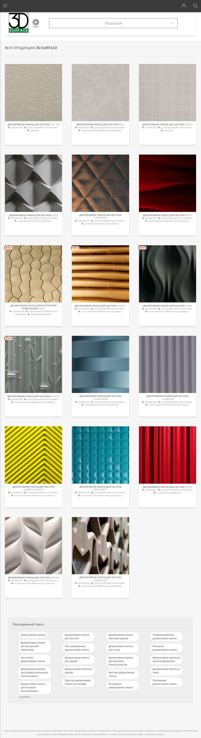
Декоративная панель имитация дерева (121, 637)
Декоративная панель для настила (77, 637)
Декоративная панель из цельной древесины (166, 659)
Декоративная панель (33, 635)
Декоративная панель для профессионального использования (34, 673)
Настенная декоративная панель (33, 659)
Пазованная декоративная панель (165, 682)
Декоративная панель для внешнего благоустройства (121, 661)
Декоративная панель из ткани (166, 671)
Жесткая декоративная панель (121, 674)
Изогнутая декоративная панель (165, 648)
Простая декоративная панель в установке (78, 682)
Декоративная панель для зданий (77, 659)
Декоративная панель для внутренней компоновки (33, 646)
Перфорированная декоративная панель (165, 637)
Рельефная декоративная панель (121, 686)
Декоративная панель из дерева (78, 671)
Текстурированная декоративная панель (77, 648)
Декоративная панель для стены (121, 648)
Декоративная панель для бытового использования (33, 687)
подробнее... (25, 697)
